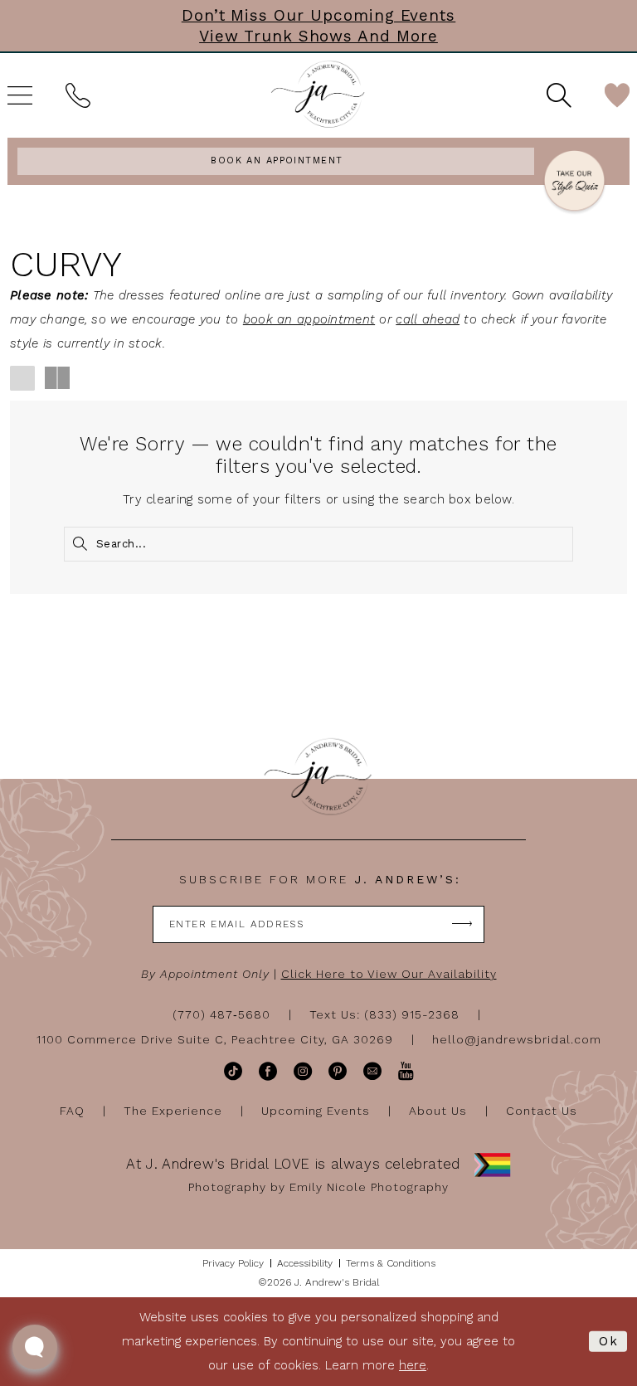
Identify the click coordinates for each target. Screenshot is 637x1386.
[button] (22, 378)
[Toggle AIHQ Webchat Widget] (34, 1347)
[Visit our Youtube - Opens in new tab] (406, 1071)
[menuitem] (78, 95)
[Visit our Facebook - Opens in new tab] (268, 1071)
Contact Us (541, 1110)
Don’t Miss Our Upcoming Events (319, 15)
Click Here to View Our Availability (389, 973)
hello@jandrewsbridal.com (516, 1039)
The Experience (173, 1110)
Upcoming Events (315, 1110)
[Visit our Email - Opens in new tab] (372, 1071)
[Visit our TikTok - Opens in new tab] (233, 1071)
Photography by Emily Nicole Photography (318, 1187)
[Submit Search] (79, 544)
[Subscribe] (462, 924)
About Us (438, 1110)
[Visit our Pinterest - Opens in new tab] (337, 1071)
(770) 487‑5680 (221, 1014)
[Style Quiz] (574, 183)
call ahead (428, 319)
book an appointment (309, 319)
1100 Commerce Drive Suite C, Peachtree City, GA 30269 (214, 1039)
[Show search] (559, 95)
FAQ (72, 1110)
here (412, 1365)
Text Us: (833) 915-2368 (384, 1014)
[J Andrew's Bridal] (318, 95)
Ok (609, 1341)
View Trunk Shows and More (318, 36)
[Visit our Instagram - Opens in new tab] (303, 1071)
